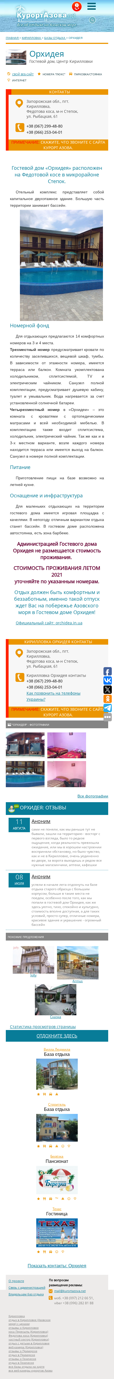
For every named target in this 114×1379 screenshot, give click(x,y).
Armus (77, 981)
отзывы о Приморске (23, 1351)
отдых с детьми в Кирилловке (29, 1343)
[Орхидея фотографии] (25, 745)
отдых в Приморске (22, 1355)
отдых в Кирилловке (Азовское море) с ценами (30, 1322)
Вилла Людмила (57, 1049)
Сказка (55, 1017)
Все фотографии (92, 796)
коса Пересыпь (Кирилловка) (28, 1331)
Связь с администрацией (27, 1287)
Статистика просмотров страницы (43, 1026)
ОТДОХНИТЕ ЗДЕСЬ (57, 1036)
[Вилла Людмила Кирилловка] (57, 1074)
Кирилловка (17, 1316)
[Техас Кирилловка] (57, 1232)
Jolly (33, 975)
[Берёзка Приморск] (57, 1180)
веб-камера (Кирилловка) (26, 1347)
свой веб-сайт (23, 74)
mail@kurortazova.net (70, 1291)
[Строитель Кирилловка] (57, 1128)
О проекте (16, 1281)
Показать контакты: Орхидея (57, 1265)
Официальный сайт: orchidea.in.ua (49, 622)
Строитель (57, 1104)
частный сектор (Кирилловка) (29, 1339)
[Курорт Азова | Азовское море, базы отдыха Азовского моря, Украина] (57, 16)
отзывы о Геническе (22, 1359)
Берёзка (56, 1156)
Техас (57, 1209)
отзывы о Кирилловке (24, 1328)
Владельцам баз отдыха (26, 1294)
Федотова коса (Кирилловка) (28, 1335)
